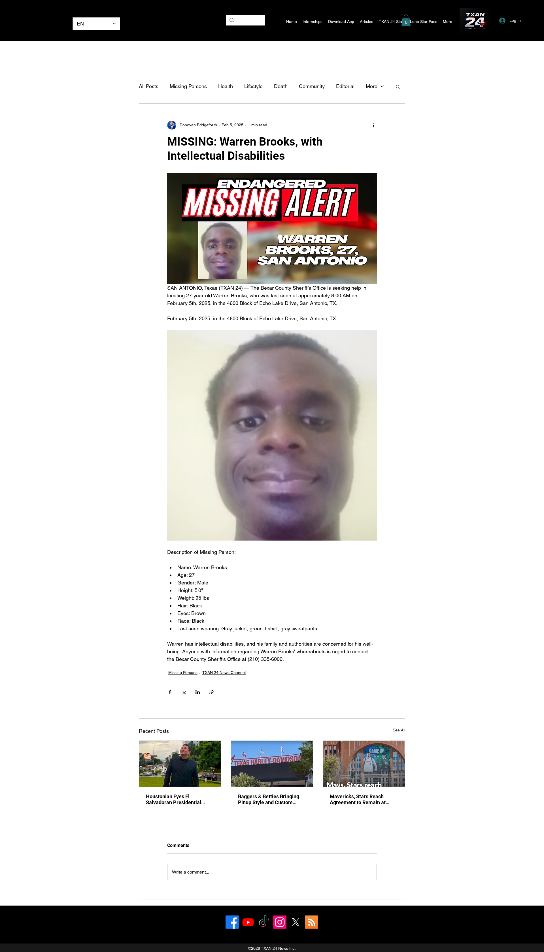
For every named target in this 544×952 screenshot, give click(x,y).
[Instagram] (279, 922)
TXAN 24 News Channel (224, 672)
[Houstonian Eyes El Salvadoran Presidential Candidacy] (180, 764)
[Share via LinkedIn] (197, 692)
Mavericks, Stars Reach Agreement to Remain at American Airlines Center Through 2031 (359, 799)
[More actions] (373, 125)
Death (281, 86)
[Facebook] (232, 922)
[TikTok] (264, 922)
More (371, 86)
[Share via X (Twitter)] (183, 692)
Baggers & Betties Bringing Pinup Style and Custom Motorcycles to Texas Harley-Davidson (271, 799)
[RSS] (311, 922)
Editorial (345, 86)
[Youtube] (248, 922)
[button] (406, 20)
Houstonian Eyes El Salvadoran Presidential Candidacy (173, 799)
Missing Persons (188, 86)
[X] (295, 922)
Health (225, 86)
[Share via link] (211, 692)
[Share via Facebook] (170, 692)
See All (399, 730)
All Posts (148, 86)
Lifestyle (253, 86)
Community (312, 86)
